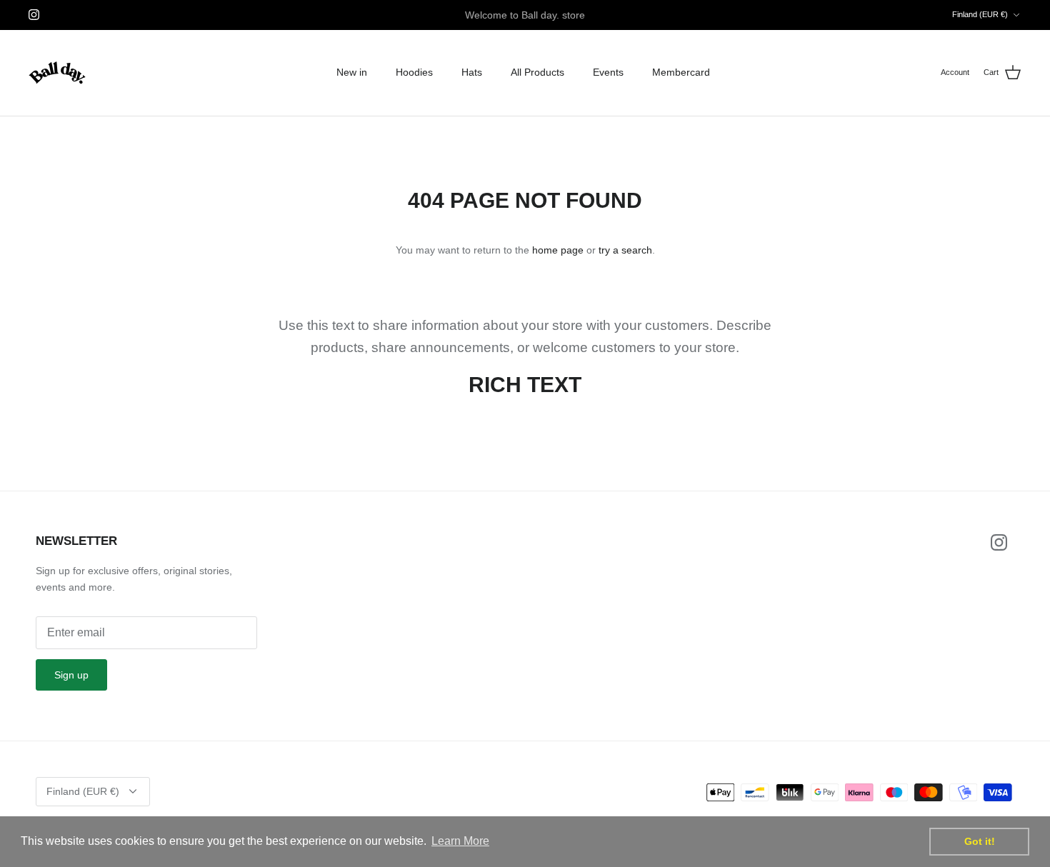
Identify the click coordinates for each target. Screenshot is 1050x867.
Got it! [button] (979, 841)
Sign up (71, 675)
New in (351, 72)
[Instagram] (34, 14)
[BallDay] (57, 72)
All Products (537, 72)
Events (608, 72)
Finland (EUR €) (980, 14)
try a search (625, 250)
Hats (471, 72)
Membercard (681, 72)
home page (558, 250)
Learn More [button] (460, 841)
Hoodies (414, 72)
